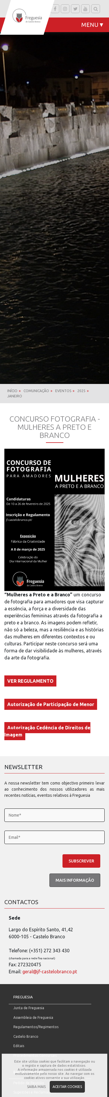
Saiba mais (36, 1087)
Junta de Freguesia (28, 1008)
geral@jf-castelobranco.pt (49, 971)
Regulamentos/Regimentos (35, 1027)
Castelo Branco (25, 1036)
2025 (81, 391)
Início (12, 391)
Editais (18, 1046)
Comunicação (36, 391)
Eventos (63, 391)
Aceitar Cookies (67, 1087)
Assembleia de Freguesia (33, 1017)
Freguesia (23, 997)
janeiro (14, 396)
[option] (54, 192)
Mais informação (75, 880)
